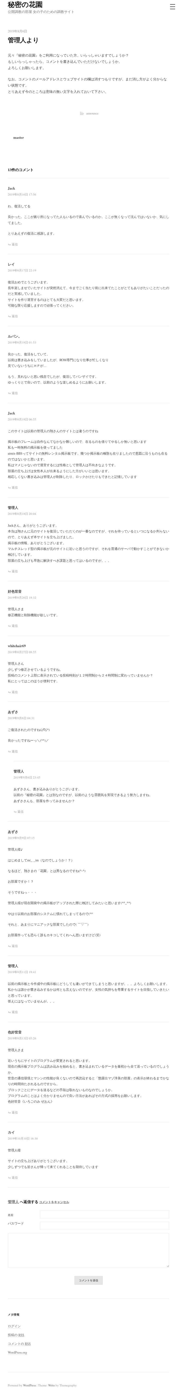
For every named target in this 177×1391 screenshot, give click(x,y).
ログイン (14, 1326)
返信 (15, 244)
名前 (10, 1214)
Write (51, 1385)
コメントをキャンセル (54, 1202)
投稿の (16, 1335)
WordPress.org (17, 1352)
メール (24, 1223)
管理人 (13, 1201)
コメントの (19, 1343)
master (18, 137)
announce (92, 113)
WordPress (29, 1385)
